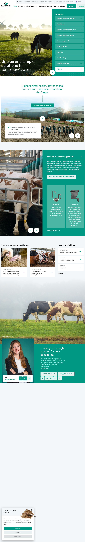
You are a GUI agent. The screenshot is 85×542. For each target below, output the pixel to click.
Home (15, 6)
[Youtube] (55, 378)
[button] (18, 537)
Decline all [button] (17, 532)
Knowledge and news (59, 6)
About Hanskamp (31, 6)
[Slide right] (77, 135)
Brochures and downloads (45, 6)
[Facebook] (42, 378)
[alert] (18, 524)
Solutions (20, 6)
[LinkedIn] (29, 378)
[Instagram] (51, 378)
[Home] (5, 4)
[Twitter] (60, 378)
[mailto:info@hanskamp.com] (21, 378)
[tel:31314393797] (25, 378)
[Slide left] (71, 135)
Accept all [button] (17, 528)
